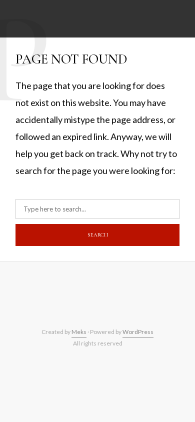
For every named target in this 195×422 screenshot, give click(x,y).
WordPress (138, 332)
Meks (79, 332)
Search (98, 235)
